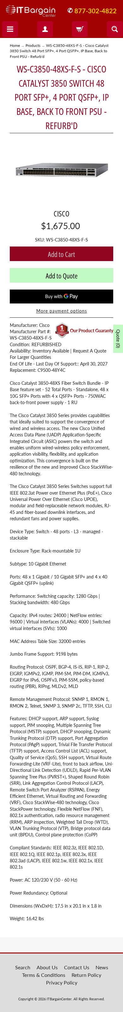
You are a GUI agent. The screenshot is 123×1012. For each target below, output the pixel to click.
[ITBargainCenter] (31, 8)
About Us (47, 967)
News (102, 967)
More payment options (61, 311)
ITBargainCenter (59, 999)
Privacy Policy (61, 982)
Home (15, 45)
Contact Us (76, 967)
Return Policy (86, 975)
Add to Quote (62, 275)
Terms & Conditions (43, 975)
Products (33, 45)
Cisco (61, 213)
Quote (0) (118, 338)
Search (22, 967)
